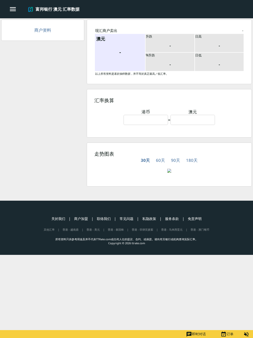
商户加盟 (81, 218)
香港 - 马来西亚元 (172, 229)
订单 (227, 334)
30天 (145, 160)
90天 (175, 160)
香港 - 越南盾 (71, 229)
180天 (192, 160)
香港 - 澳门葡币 (199, 229)
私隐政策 (149, 218)
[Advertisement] (42, 80)
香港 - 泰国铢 (116, 229)
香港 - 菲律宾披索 (142, 229)
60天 (160, 160)
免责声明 (195, 218)
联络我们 (104, 218)
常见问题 (126, 218)
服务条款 (172, 218)
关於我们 (58, 218)
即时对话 (196, 334)
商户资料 (42, 30)
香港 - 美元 (93, 229)
